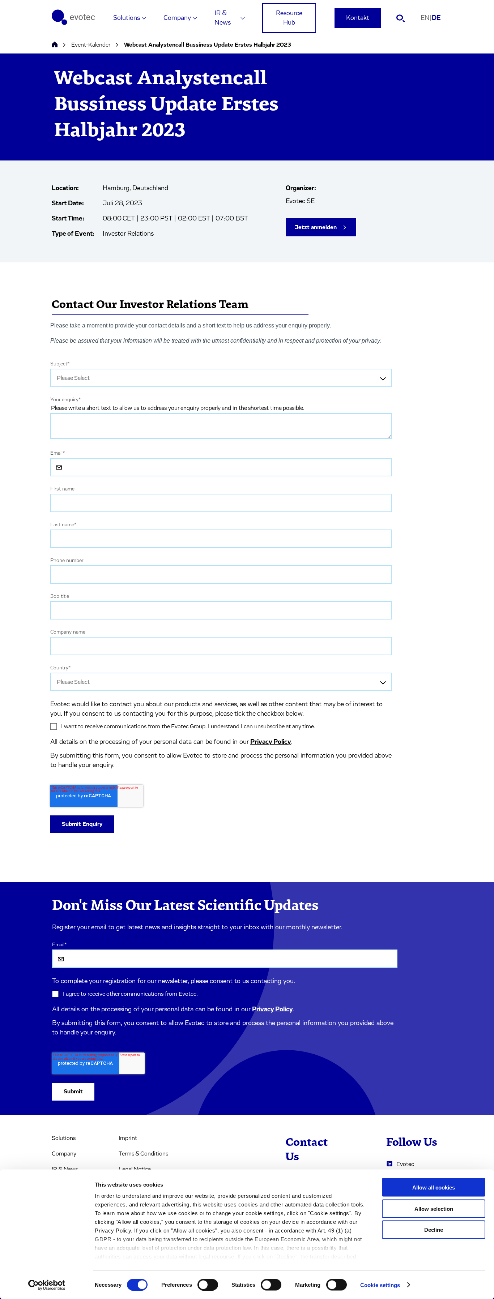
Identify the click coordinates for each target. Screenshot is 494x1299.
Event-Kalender (90, 45)
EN (426, 18)
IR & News (222, 18)
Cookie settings (380, 1285)
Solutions (126, 18)
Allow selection (433, 1208)
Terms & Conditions (143, 1154)
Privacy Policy (270, 742)
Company (177, 18)
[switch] (207, 1284)
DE (436, 18)
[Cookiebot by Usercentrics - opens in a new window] (46, 1284)
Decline (433, 1230)
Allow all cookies (433, 1187)
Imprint (128, 1138)
